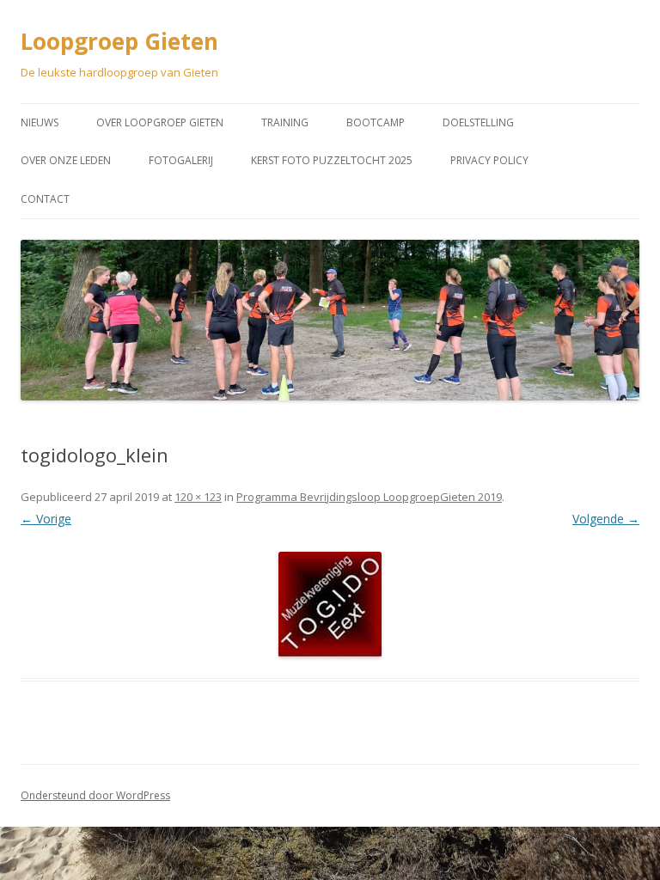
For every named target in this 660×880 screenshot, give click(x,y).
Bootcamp (375, 122)
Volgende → (605, 518)
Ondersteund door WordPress (95, 795)
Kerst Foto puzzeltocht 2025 (331, 160)
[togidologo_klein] (330, 604)
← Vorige (46, 518)
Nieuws (39, 122)
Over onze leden (66, 160)
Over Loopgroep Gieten (159, 122)
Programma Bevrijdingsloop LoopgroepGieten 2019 (369, 496)
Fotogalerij (181, 160)
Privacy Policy (489, 160)
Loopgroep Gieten (119, 41)
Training (285, 122)
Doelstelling (478, 122)
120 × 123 (198, 496)
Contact (45, 199)
